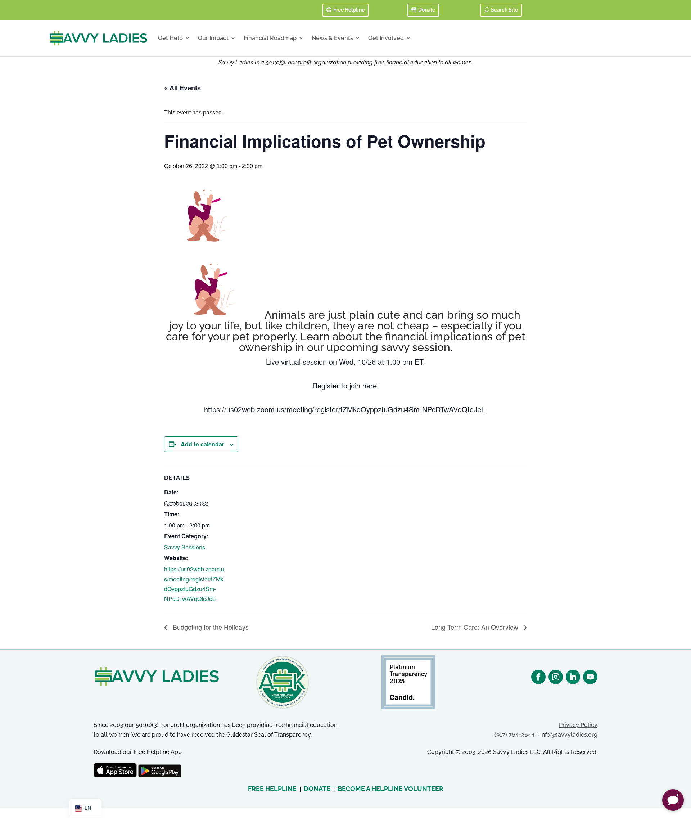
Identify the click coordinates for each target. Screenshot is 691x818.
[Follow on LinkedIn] (573, 677)
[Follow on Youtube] (590, 677)
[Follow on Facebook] (538, 677)
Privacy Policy (578, 725)
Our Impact (213, 38)
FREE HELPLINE (272, 788)
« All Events (182, 88)
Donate (426, 10)
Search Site (504, 10)
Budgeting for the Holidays (210, 627)
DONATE (317, 788)
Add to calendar (202, 444)
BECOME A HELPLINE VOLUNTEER (390, 788)
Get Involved (386, 38)
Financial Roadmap (270, 38)
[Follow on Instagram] (555, 677)
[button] (673, 800)
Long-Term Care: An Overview (475, 627)
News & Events (332, 38)
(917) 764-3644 (514, 734)
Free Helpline (349, 10)
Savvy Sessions (184, 547)
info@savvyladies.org (568, 734)
